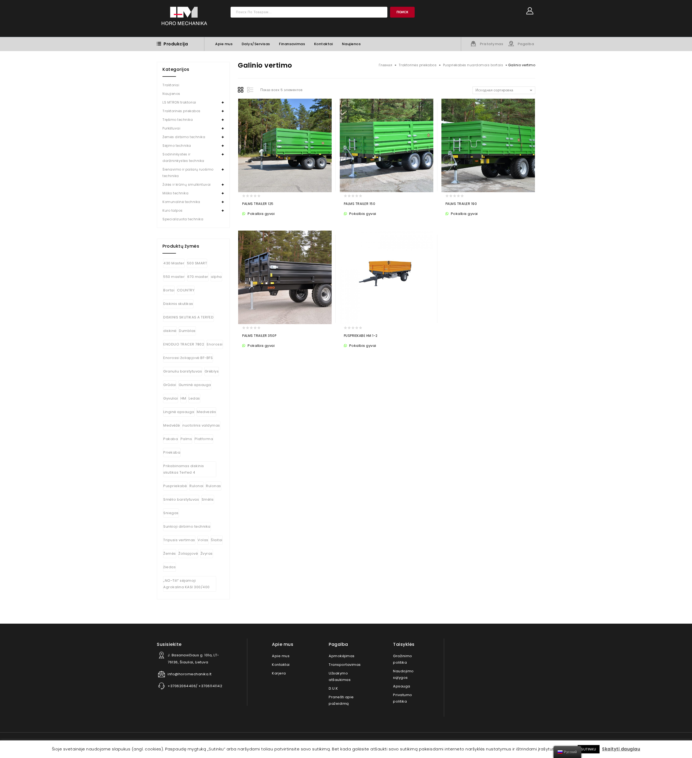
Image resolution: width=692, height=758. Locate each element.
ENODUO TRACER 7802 (183, 344)
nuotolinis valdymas (201, 425)
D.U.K (333, 688)
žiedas (169, 567)
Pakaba (170, 438)
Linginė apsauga (178, 411)
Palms (186, 438)
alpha (216, 276)
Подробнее (247, 222)
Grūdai (169, 384)
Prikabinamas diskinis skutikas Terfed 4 (183, 469)
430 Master (173, 263)
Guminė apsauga (195, 384)
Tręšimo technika (177, 119)
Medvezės (206, 411)
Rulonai (196, 485)
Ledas (194, 398)
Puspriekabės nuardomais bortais (473, 65)
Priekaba (171, 452)
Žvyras (207, 553)
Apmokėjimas (342, 656)
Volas (203, 540)
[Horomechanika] (184, 18)
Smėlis (208, 499)
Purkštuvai (171, 128)
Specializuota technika (182, 219)
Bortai (168, 290)
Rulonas (213, 485)
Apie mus (223, 43)
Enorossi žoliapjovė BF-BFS (188, 357)
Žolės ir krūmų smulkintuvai (186, 184)
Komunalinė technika (181, 202)
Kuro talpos (172, 210)
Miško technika (175, 193)
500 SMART (197, 263)
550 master (174, 276)
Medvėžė (171, 425)
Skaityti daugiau (621, 749)
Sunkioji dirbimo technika (187, 526)
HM (183, 398)
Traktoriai (170, 85)
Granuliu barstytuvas (182, 371)
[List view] (250, 90)
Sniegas (171, 513)
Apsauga (401, 686)
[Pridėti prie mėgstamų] (258, 222)
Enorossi (215, 344)
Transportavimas (345, 664)
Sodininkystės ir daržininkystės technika (183, 157)
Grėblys (212, 371)
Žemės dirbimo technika (183, 137)
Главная (385, 65)
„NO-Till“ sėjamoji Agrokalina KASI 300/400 (186, 584)
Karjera (279, 673)
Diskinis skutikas (178, 303)
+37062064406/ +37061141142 (195, 686)
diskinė (170, 330)
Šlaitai (216, 540)
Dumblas (187, 330)
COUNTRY (186, 290)
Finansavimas (292, 43)
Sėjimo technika (176, 145)
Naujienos (351, 43)
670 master (197, 276)
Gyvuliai (170, 398)
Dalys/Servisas (256, 43)
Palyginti (279, 222)
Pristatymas (491, 43)
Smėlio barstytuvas (181, 499)
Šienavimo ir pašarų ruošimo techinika (188, 172)
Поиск (402, 12)
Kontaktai (323, 43)
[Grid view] (241, 90)
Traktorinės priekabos (418, 65)
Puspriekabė (175, 485)
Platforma (204, 438)
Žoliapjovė (188, 553)
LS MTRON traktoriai (179, 102)
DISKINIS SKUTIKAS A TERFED (188, 317)
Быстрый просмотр (268, 222)
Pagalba (526, 43)
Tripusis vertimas (179, 540)
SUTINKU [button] (588, 749)
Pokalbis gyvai (261, 213)
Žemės (169, 553)
